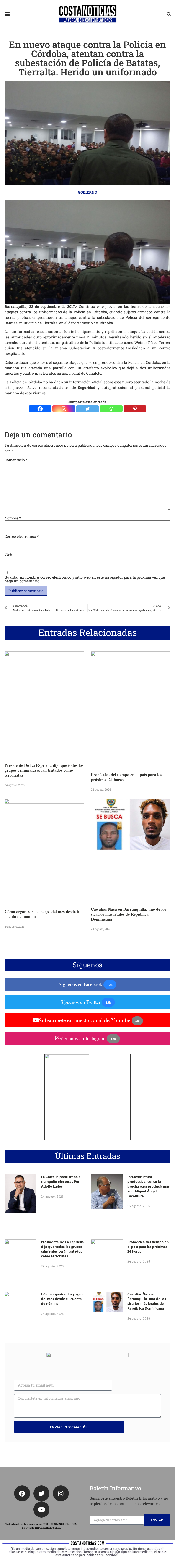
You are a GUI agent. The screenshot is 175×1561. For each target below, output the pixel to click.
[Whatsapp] (111, 408)
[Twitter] (87, 408)
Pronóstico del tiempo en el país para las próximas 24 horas (126, 777)
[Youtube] (41, 1509)
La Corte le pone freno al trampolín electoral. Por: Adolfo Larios (61, 1181)
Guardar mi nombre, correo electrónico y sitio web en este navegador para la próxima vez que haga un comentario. (85, 579)
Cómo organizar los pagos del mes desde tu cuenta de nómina (42, 914)
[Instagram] (63, 408)
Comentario (16, 460)
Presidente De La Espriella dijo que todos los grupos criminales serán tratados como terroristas (44, 770)
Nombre (13, 518)
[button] (7, 14)
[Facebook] (40, 408)
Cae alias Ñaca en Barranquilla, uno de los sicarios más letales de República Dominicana (128, 914)
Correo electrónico (22, 536)
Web (8, 554)
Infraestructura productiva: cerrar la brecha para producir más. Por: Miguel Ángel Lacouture (148, 1186)
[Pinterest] (135, 408)
